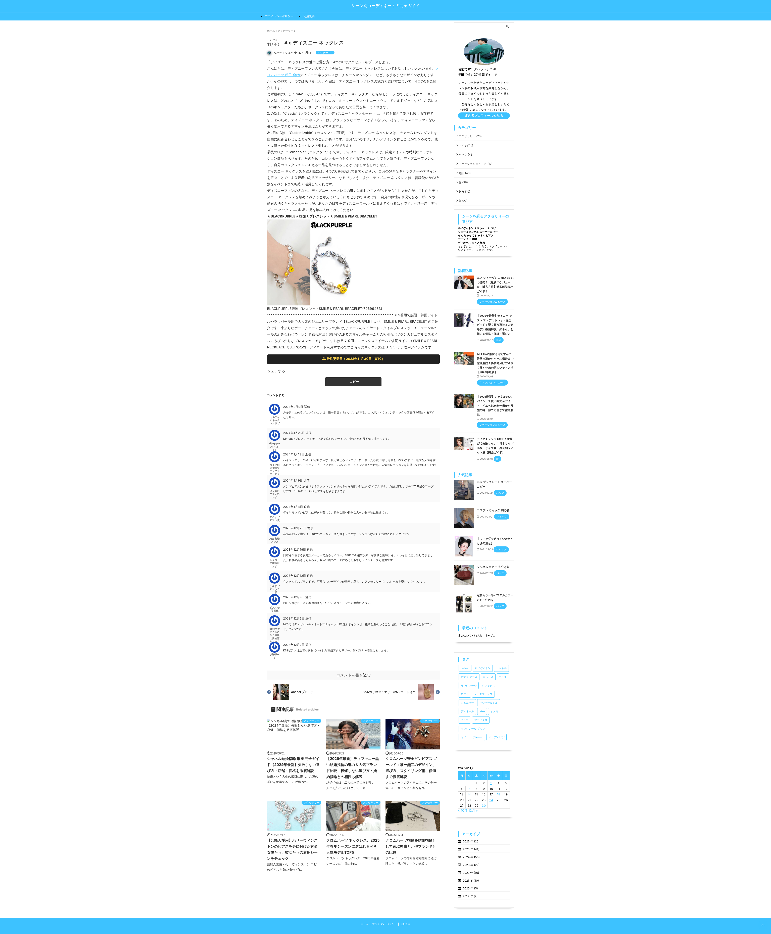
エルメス (488, 676)
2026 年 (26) (471, 841)
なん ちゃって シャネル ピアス (476, 235)
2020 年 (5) (470, 888)
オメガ (494, 711)
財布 (464, 191)
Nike (482, 711)
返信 (307, 407)
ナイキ (503, 676)
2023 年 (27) (471, 865)
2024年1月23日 (294, 433)
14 (469, 794)
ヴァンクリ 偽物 (467, 239)
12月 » (473, 810)
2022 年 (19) (471, 872)
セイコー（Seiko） (472, 737)
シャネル (501, 668)
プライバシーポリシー (279, 16)
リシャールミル (488, 702)
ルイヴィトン (483, 668)
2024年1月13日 (294, 454)
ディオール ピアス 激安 (471, 242)
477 (301, 52)
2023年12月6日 (294, 618)
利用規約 (309, 16)
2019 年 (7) (470, 896)
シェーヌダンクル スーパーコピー (478, 231)
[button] (353, 381)
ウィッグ (466, 145)
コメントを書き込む (353, 675)
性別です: (486, 74)
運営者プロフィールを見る (484, 115)
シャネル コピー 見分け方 (493, 567)
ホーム (364, 924)
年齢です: (465, 74)
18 (498, 794)
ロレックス (488, 685)
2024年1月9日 (293, 480)
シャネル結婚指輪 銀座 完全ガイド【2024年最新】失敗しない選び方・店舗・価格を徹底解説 (293, 764)
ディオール (467, 711)
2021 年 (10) (471, 880)
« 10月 (462, 810)
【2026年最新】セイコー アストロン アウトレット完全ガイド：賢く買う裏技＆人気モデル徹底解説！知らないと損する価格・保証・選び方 (495, 324)
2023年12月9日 (294, 597)
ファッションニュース (476, 163)
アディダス (480, 720)
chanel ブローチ (302, 692)
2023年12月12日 (295, 576)
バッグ (466, 154)
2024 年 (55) (471, 857)
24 (491, 800)
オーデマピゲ (496, 737)
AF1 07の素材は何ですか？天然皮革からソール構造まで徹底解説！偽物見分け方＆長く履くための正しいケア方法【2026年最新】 (495, 363)
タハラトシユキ (283, 52)
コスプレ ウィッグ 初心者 (493, 510)
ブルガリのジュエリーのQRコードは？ (389, 692)
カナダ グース (469, 676)
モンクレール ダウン (473, 728)
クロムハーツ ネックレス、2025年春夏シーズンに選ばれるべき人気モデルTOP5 (353, 846)
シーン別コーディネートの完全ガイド (385, 5)
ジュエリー (467, 702)
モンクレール (468, 685)
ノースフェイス (483, 694)
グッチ (465, 720)
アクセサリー (325, 52)
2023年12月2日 (294, 645)
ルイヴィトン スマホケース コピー (478, 228)
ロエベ (465, 694)
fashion (465, 668)
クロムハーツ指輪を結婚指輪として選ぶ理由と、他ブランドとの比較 (411, 846)
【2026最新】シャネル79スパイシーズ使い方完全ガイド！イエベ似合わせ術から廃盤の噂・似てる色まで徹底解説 (495, 405)
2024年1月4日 (293, 507)
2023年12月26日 (295, 528)
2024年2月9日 (293, 407)
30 (484, 805)
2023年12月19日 (295, 549)
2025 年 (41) (471, 849)
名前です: (465, 69)
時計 (465, 173)
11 (312, 52)
